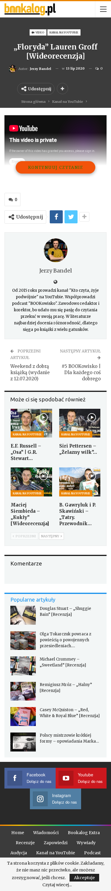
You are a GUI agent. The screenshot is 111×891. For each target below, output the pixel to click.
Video (39, 32)
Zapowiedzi (55, 842)
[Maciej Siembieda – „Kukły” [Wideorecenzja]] (31, 481)
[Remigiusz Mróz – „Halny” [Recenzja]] (23, 691)
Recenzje (25, 842)
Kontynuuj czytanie (55, 167)
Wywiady (86, 842)
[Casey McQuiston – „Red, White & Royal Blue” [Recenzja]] (23, 716)
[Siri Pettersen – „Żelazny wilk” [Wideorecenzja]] (80, 423)
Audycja (18, 852)
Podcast (92, 852)
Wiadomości (46, 832)
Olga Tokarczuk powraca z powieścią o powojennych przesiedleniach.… (65, 640)
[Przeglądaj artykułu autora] (55, 250)
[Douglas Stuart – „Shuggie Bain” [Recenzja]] (23, 615)
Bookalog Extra (84, 832)
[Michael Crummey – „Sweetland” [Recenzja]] (23, 665)
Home (17, 832)
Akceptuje (84, 877)
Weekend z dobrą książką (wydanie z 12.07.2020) (30, 372)
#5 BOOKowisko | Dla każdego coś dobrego (81, 372)
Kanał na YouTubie (63, 32)
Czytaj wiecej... (57, 885)
